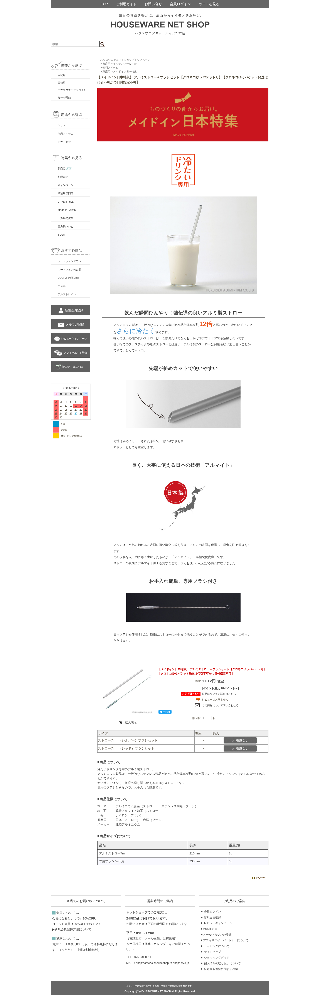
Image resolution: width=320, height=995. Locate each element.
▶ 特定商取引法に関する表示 (219, 969)
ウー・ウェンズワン (69, 261)
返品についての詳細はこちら (219, 693)
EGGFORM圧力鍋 (68, 277)
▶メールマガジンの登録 (215, 934)
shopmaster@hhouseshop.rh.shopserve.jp (162, 963)
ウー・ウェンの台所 (69, 269)
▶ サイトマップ (210, 951)
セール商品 (64, 97)
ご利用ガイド (126, 4)
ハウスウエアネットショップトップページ (125, 59)
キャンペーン (65, 185)
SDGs (61, 234)
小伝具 (62, 286)
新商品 (64, 168)
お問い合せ (153, 4)
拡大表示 (131, 722)
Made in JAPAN (67, 209)
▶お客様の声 (208, 929)
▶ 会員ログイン (210, 911)
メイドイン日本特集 (125, 71)
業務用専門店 (65, 193)
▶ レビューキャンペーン (216, 923)
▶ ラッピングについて (214, 946)
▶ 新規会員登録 (210, 917)
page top (261, 877)
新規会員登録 (74, 310)
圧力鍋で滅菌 (65, 218)
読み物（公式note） (74, 366)
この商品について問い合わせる (220, 705)
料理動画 (63, 176)
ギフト (62, 125)
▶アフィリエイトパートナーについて (224, 940)
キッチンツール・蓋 (125, 63)
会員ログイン (180, 4)
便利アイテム (65, 133)
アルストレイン (67, 294)
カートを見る (209, 4)
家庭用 (62, 75)
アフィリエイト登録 (75, 352)
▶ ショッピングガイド (214, 957)
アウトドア (64, 142)
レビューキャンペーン (74, 338)
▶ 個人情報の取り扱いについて (220, 963)
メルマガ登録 (75, 324)
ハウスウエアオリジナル (72, 90)
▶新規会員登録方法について (71, 929)
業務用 (62, 82)
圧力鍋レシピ (65, 226)
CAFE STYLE (66, 201)
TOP (104, 4)
